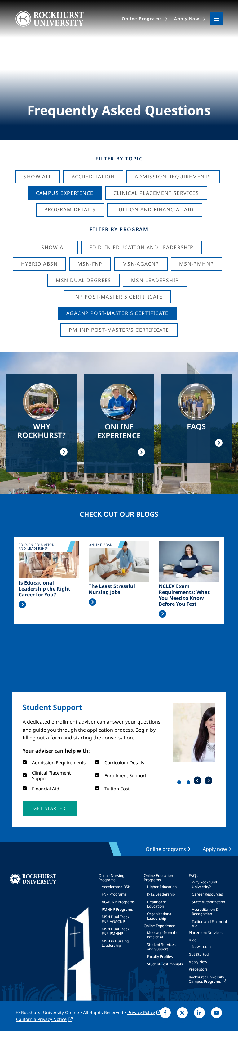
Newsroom (201, 946)
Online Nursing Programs (111, 878)
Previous (197, 780)
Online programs (166, 849)
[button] (50, 808)
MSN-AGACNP (140, 263)
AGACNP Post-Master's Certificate (117, 313)
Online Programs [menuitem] (142, 18)
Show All (37, 176)
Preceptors (198, 969)
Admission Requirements (173, 176)
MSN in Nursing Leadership (115, 943)
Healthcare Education (156, 904)
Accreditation (93, 176)
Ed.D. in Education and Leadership (141, 247)
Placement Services (206, 932)
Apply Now (198, 961)
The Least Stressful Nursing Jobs (112, 589)
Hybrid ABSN (39, 263)
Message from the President (162, 935)
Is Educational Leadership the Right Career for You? (44, 589)
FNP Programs (114, 894)
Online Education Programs (158, 878)
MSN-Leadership (155, 280)
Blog (192, 940)
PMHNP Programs (117, 909)
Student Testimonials (165, 964)
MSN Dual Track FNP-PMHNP (115, 931)
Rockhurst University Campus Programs (206, 979)
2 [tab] (190, 783)
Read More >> (22, 604)
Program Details (70, 209)
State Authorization (208, 902)
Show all (55, 247)
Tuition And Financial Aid (155, 209)
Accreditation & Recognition (205, 911)
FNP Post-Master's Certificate (117, 296)
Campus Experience (65, 193)
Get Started (199, 954)
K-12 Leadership (161, 894)
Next (208, 780)
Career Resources (207, 894)
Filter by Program (119, 229)
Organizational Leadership (159, 916)
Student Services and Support (161, 946)
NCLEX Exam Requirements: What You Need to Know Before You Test (184, 595)
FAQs (193, 875)
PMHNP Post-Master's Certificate (119, 329)
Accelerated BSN (116, 886)
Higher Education (162, 886)
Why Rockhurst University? (204, 884)
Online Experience (159, 925)
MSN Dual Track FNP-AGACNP (115, 919)
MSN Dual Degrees (83, 280)
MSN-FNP (90, 263)
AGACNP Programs (118, 902)
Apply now (215, 849)
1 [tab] (180, 783)
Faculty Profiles (160, 956)
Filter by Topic (119, 158)
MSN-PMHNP (196, 263)
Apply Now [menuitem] (186, 18)
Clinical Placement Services (156, 193)
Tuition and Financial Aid (209, 923)
